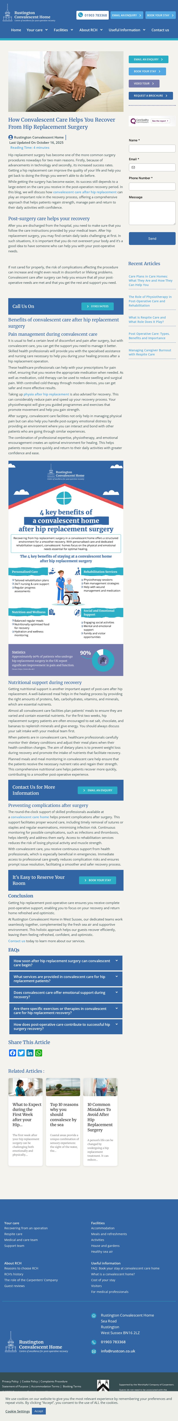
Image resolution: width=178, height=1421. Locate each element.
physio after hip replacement (46, 394)
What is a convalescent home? (113, 1274)
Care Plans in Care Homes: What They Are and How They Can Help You (151, 280)
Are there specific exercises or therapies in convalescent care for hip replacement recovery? (60, 1010)
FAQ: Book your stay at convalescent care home (125, 1268)
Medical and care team (21, 1240)
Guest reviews (14, 1286)
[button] (65, 963)
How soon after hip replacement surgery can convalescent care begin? (62, 962)
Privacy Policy (10, 1381)
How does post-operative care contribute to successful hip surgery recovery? (62, 1026)
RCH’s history (13, 1274)
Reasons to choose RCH (21, 1268)
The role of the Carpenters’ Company (31, 1280)
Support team (14, 1246)
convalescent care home (30, 817)
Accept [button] (39, 1411)
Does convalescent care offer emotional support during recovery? (59, 994)
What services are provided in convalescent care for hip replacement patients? (59, 978)
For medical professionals (110, 1292)
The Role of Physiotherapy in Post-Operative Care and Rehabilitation (150, 301)
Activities (97, 1240)
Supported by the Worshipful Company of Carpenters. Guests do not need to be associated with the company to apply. (146, 1389)
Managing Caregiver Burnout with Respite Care (150, 352)
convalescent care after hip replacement (85, 192)
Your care (35, 30)
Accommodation (103, 1228)
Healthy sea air (102, 1251)
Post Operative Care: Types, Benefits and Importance (149, 336)
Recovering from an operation (26, 1228)
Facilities (61, 30)
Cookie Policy (30, 1381)
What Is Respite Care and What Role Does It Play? (147, 319)
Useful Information (124, 30)
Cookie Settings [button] (17, 1411)
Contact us (160, 30)
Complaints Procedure (54, 1381)
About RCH (88, 30)
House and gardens (105, 1246)
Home (16, 30)
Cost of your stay (103, 1280)
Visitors (96, 1286)
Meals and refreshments (109, 1234)
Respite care (13, 1234)
